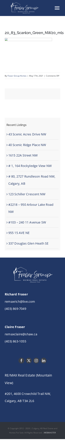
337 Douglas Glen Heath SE (28, 243)
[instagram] (36, 361)
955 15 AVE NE (19, 233)
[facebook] (21, 361)
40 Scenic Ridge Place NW (27, 145)
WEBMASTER (50, 432)
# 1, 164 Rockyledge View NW (30, 166)
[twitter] (29, 361)
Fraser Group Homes (17, 75)
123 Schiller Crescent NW (26, 194)
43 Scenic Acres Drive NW (27, 134)
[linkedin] (44, 361)
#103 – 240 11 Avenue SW (27, 222)
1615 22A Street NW (23, 155)
